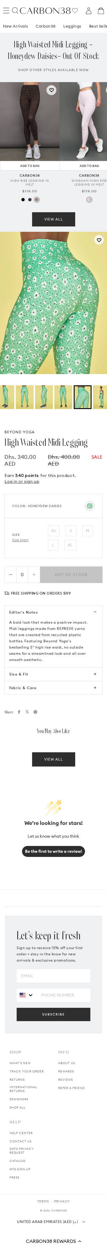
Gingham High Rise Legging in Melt (89, 182)
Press (14, 1177)
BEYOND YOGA (19, 432)
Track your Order (27, 1071)
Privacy (62, 1201)
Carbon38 (46, 26)
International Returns (23, 1089)
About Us (66, 1063)
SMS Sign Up (20, 1169)
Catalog (18, 1161)
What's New (20, 1063)
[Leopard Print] (37, 200)
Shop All (18, 1107)
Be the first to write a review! (53, 851)
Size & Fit (18, 674)
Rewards (66, 1071)
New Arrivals (15, 26)
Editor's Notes (23, 612)
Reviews (65, 1080)
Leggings (72, 26)
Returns (17, 1080)
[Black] (23, 200)
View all (53, 219)
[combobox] (27, 995)
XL (70, 545)
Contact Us (21, 1141)
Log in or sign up (21, 481)
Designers (19, 1099)
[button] (53, 1241)
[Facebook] (19, 712)
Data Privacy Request (22, 1151)
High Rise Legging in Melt (29, 182)
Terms (43, 1201)
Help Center (21, 1133)
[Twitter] (27, 712)
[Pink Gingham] (89, 200)
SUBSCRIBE (53, 1014)
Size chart (20, 540)
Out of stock (71, 574)
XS (53, 531)
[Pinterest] (35, 712)
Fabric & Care (23, 688)
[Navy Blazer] (30, 200)
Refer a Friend (71, 1088)
